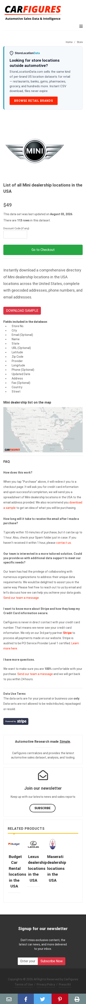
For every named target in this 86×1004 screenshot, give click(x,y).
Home (69, 42)
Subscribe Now (51, 961)
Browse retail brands (33, 100)
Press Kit (65, 984)
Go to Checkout (43, 250)
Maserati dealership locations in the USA (56, 868)
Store (80, 42)
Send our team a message (21, 597)
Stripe (67, 633)
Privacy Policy (46, 984)
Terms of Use (24, 984)
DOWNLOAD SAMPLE (22, 311)
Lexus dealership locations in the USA (37, 868)
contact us (63, 542)
